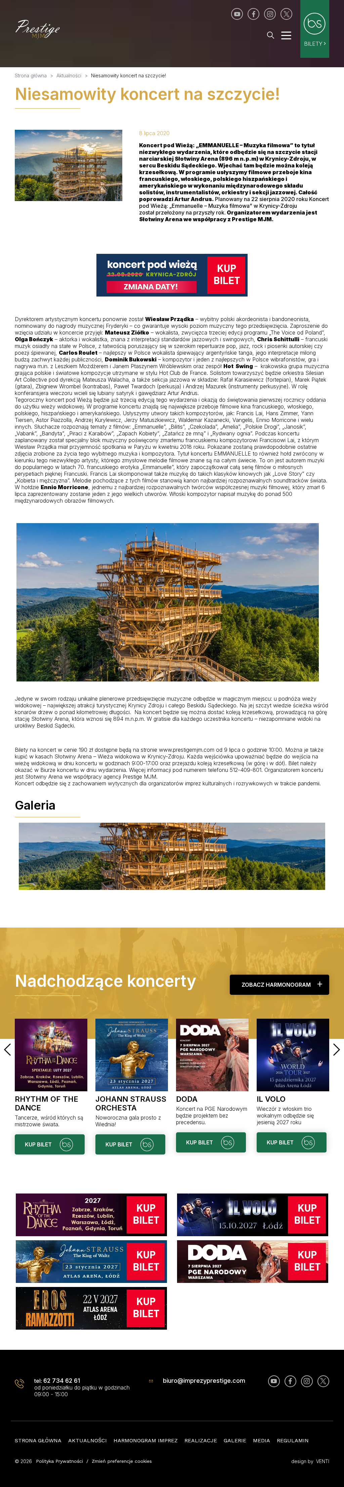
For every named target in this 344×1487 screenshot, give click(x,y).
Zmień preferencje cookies (122, 1461)
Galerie (235, 1440)
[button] (7, 1049)
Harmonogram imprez (146, 1440)
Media (261, 1440)
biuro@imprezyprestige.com (204, 1380)
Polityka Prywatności (59, 1461)
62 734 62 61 (61, 1380)
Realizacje (200, 1440)
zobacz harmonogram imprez (276, 988)
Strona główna (38, 1440)
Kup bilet (39, 1144)
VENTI (322, 1461)
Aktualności (87, 1440)
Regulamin (293, 1440)
